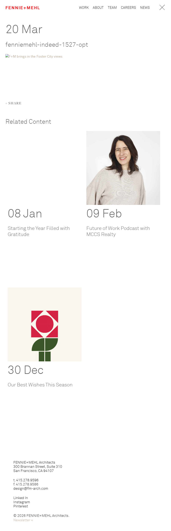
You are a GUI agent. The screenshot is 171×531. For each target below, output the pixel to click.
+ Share (13, 103)
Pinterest (20, 506)
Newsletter (23, 520)
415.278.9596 (27, 480)
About (98, 7)
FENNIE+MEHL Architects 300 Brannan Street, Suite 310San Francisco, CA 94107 (37, 467)
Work (84, 7)
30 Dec (26, 370)
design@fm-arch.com (30, 489)
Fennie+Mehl (22, 8)
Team (112, 7)
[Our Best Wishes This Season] (45, 324)
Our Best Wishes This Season (40, 384)
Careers (128, 7)
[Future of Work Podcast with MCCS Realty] (123, 168)
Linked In (20, 498)
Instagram (21, 502)
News (145, 7)
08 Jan (25, 214)
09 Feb (104, 214)
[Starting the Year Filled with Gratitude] (45, 168)
